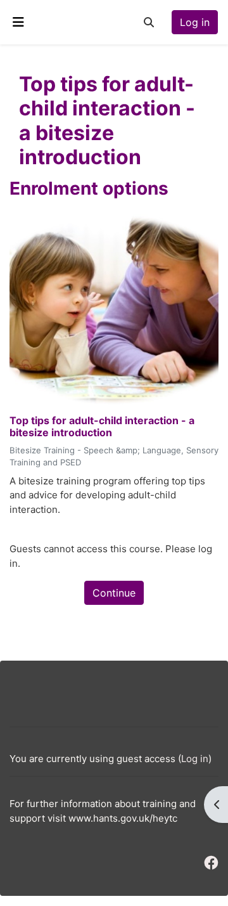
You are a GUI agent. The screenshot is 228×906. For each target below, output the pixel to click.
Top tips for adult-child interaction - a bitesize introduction (102, 427)
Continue (114, 592)
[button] (149, 22)
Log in (195, 22)
